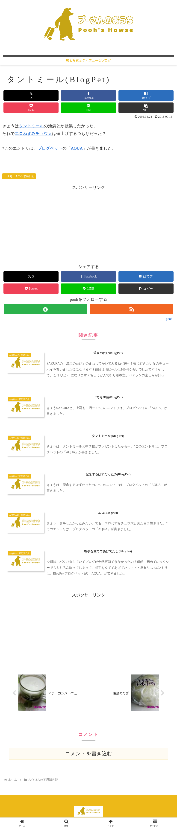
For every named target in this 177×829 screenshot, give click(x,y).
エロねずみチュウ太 (33, 133)
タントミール (31, 126)
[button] (146, 107)
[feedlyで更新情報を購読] (45, 309)
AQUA (77, 148)
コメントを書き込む (88, 753)
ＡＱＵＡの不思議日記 (20, 176)
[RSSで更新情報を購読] (131, 309)
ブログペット (50, 148)
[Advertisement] (88, 223)
